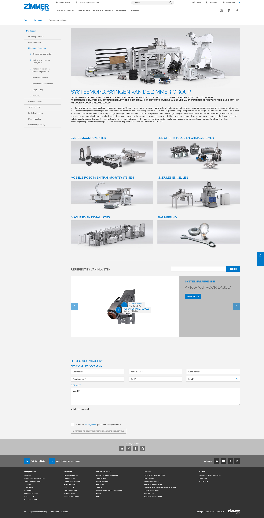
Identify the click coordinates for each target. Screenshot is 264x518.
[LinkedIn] (121, 448)
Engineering (37, 90)
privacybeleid (90, 424)
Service (99, 487)
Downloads (213, 3)
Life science (28, 487)
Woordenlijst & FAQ (36, 125)
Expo (199, 3)
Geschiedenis (149, 478)
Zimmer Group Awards (152, 490)
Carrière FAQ (204, 481)
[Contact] (260, 255)
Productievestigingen (152, 481)
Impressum (54, 512)
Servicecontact (101, 478)
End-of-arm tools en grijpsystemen (41, 61)
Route (98, 493)
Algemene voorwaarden (153, 497)
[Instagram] (237, 461)
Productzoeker (64, 3)
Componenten (34, 42)
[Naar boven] (260, 262)
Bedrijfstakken (65, 10)
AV (25, 512)
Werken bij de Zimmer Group (210, 475)
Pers (98, 497)
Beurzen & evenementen (153, 484)
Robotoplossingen (31, 493)
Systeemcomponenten (42, 54)
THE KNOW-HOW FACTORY (154, 475)
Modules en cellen (40, 77)
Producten (84, 10)
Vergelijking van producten (89, 3)
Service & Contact (103, 10)
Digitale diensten (35, 113)
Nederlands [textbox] (230, 3)
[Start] (36, 7)
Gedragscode (149, 493)
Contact (64, 512)
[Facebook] (135, 448)
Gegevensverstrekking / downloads (109, 490)
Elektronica (28, 490)
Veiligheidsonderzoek (80, 409)
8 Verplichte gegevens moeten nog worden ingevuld (98, 431)
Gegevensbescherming (38, 512)
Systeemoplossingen (37, 48)
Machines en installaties (42, 84)
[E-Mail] (142, 448)
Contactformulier (102, 481)
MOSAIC (36, 96)
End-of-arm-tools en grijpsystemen (185, 137)
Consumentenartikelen (32, 481)
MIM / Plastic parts (31, 500)
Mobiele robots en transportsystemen (102, 177)
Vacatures (203, 478)
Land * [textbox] (191, 379)
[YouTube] (223, 461)
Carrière (135, 10)
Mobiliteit (27, 475)
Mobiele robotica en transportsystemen (41, 70)
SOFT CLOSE (34, 107)
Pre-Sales (100, 484)
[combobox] (230, 2)
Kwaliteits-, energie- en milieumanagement (160, 487)
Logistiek (27, 484)
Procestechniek (35, 101)
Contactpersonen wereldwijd (107, 475)
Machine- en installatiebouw (34, 478)
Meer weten (193, 296)
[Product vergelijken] (221, 10)
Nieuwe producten (36, 36)
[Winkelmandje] (229, 10)
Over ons (121, 10)
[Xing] (128, 448)
